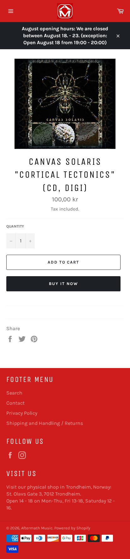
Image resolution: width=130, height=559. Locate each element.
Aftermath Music (37, 528)
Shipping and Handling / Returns (44, 423)
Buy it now (63, 283)
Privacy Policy (21, 413)
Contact (15, 403)
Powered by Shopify (72, 528)
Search (14, 393)
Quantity (15, 226)
